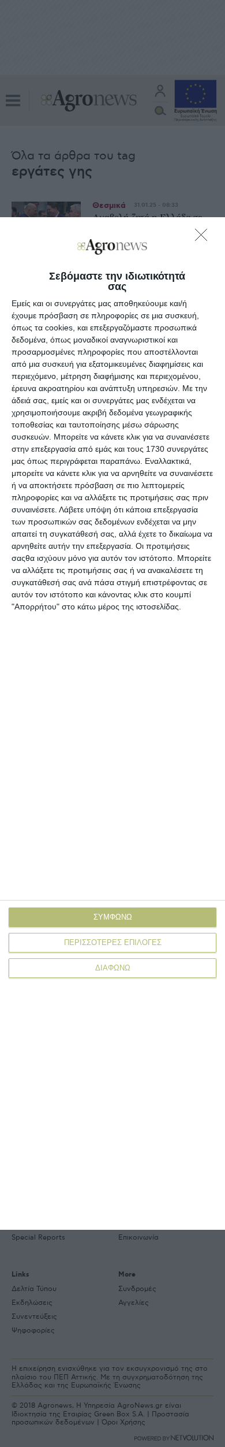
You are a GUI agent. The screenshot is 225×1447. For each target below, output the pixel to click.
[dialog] (112, 723)
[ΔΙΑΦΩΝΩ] (204, 238)
